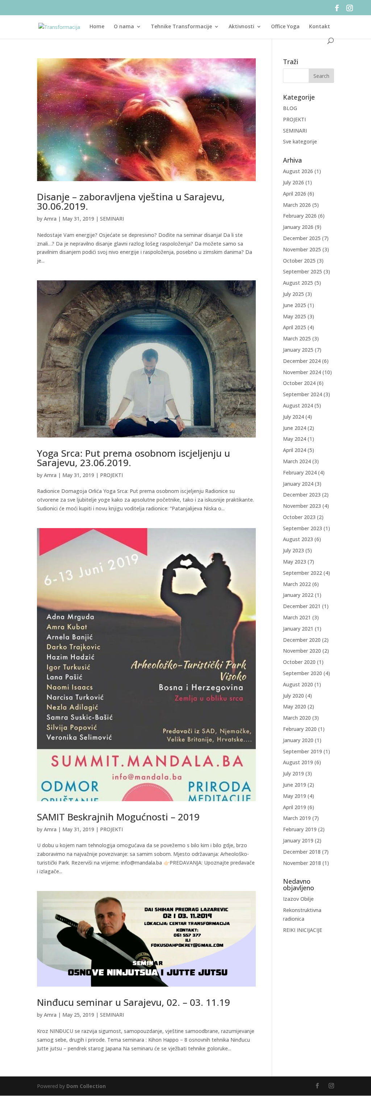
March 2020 (297, 717)
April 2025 (294, 327)
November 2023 (302, 505)
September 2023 (302, 528)
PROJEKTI (111, 475)
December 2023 (302, 494)
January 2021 (298, 628)
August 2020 (298, 684)
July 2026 (293, 182)
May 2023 (294, 561)
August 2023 (298, 539)
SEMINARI (112, 218)
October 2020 (299, 661)
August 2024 (298, 405)
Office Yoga (285, 27)
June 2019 (294, 784)
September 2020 (302, 673)
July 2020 (293, 695)
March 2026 (297, 204)
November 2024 (302, 372)
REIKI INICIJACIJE (302, 929)
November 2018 (302, 862)
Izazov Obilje (298, 898)
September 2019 (302, 751)
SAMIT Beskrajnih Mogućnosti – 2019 (118, 816)
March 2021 (297, 617)
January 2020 (298, 740)
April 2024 (294, 450)
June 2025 (294, 305)
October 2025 (299, 260)
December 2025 (302, 238)
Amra (50, 218)
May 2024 (294, 438)
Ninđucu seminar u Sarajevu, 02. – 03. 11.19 (133, 1002)
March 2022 (297, 584)
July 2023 (293, 550)
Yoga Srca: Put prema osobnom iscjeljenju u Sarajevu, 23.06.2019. (133, 458)
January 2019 (298, 840)
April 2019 (294, 807)
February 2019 (300, 829)
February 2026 (300, 215)
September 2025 (302, 271)
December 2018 (302, 851)
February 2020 (300, 728)
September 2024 (302, 394)
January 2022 (298, 594)
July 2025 (293, 293)
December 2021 (302, 606)
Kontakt (319, 27)
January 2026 (298, 226)
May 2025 (294, 316)
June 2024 (294, 427)
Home (96, 27)
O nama (124, 27)
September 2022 (302, 572)
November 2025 (302, 249)
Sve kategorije (300, 141)
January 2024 (298, 483)
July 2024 (293, 416)
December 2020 (302, 639)
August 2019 (298, 762)
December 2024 (302, 360)
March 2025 (297, 338)
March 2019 (297, 818)
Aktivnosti (241, 27)
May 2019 (294, 795)
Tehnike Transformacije (181, 27)
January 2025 (298, 349)
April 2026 (294, 193)
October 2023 (299, 517)
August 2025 (298, 282)
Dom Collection (86, 1086)
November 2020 (302, 650)
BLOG (290, 108)
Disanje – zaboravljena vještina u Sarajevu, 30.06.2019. (131, 201)
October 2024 (299, 383)
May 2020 (294, 706)
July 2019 (293, 773)
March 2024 (297, 461)
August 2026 (298, 171)
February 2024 (300, 472)
